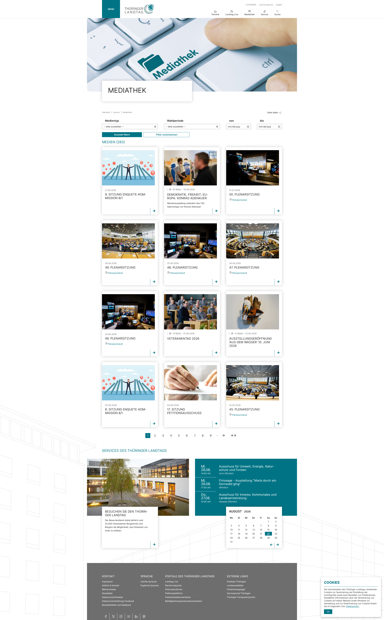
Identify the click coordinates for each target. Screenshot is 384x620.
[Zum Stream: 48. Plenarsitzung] (190, 241)
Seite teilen (272, 112)
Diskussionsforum (173, 589)
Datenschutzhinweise (112, 597)
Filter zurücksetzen (166, 134)
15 (268, 529)
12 (246, 529)
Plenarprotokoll (239, 200)
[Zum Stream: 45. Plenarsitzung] (252, 382)
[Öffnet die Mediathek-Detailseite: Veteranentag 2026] (190, 311)
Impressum (107, 581)
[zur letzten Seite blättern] (233, 435)
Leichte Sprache (266, 5)
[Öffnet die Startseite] (139, 14)
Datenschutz (352, 606)
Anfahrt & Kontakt (110, 585)
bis (262, 120)
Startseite (106, 112)
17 (231, 533)
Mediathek (249, 14)
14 (261, 529)
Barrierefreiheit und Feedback (116, 605)
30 (275, 537)
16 (276, 529)
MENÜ (111, 9)
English (279, 5)
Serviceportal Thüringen (238, 593)
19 (246, 533)
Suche (277, 14)
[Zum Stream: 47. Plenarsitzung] (252, 241)
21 (261, 533)
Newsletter (107, 593)
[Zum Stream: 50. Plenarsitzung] (252, 167)
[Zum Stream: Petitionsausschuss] (190, 382)
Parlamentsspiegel (236, 589)
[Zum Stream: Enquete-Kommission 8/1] (128, 167)
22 (268, 533)
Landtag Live (231, 14)
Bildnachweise (109, 589)
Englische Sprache (150, 585)
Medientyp (112, 120)
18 (239, 533)
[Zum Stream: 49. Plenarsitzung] (128, 241)
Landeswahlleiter (235, 585)
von (231, 120)
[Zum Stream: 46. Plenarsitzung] (128, 311)
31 (231, 541)
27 (253, 537)
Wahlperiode (175, 120)
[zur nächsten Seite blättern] (223, 435)
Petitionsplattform (174, 593)
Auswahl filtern (122, 134)
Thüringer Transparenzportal (241, 597)
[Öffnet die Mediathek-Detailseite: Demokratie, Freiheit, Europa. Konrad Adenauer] (190, 167)
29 (268, 537)
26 (246, 537)
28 (261, 537)
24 (231, 537)
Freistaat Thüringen (236, 581)
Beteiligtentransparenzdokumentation (183, 601)
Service (264, 14)
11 (239, 529)
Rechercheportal (173, 585)
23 (276, 533)
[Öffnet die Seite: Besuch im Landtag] (138, 487)
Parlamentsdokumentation (178, 597)
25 (239, 537)
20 (253, 533)
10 (231, 529)
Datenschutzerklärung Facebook (118, 601)
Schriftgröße (251, 4)
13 (253, 529)
